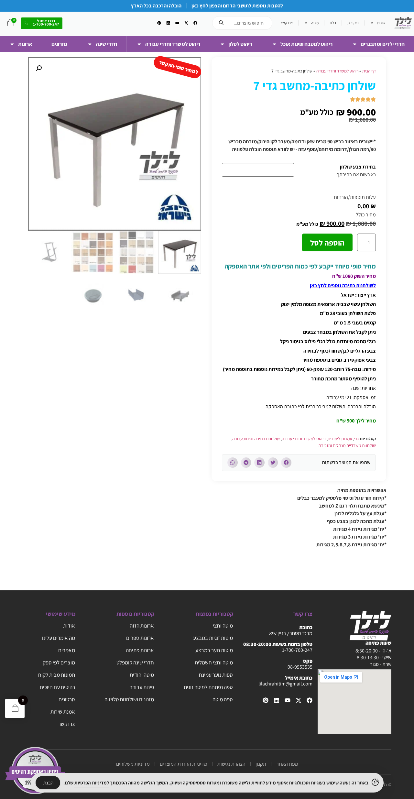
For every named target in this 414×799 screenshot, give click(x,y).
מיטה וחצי (223, 625)
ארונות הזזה (142, 625)
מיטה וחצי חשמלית (214, 662)
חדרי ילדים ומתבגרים (383, 44)
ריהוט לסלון (240, 44)
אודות (381, 22)
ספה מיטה (222, 699)
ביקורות (353, 22)
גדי (356, 439)
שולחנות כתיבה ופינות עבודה (256, 439)
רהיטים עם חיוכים (57, 687)
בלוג (333, 22)
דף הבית (369, 71)
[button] (286, 462)
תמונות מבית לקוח (56, 674)
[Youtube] (177, 23)
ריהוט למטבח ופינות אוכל (306, 44)
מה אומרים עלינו (58, 637)
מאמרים (66, 650)
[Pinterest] (159, 23)
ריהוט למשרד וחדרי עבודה (172, 44)
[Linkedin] (168, 23)
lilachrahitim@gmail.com (285, 683)
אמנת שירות (62, 711)
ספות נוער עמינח (216, 674)
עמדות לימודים (340, 439)
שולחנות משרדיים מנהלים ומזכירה (347, 445)
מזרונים (59, 44)
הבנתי (47, 783)
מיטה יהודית (142, 674)
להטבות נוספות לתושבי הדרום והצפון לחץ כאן (237, 5)
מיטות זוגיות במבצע (213, 637)
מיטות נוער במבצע (214, 650)
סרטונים (67, 699)
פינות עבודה (141, 687)
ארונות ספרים (140, 637)
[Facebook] (195, 23)
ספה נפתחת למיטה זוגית (208, 687)
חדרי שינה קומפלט (135, 662)
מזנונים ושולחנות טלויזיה (129, 699)
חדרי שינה (106, 44)
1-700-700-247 (297, 650)
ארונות (25, 44)
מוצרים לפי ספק (59, 662)
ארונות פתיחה (140, 650)
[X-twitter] (186, 23)
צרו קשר (286, 22)
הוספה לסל (327, 242)
